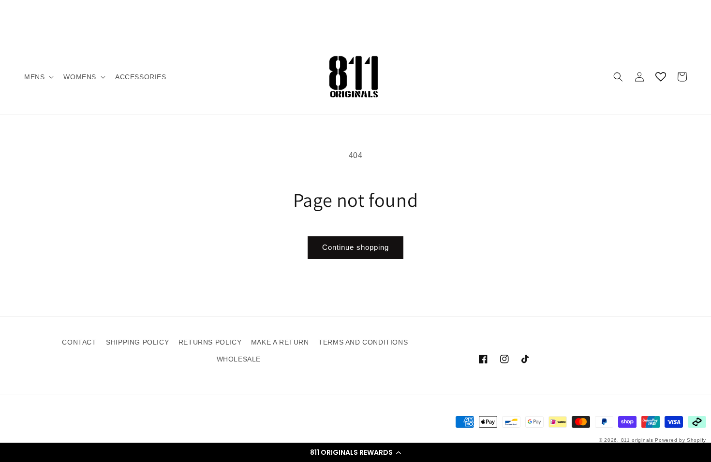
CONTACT (79, 342)
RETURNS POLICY (209, 342)
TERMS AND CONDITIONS (363, 342)
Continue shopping (355, 247)
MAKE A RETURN (280, 342)
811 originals (637, 440)
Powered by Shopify (680, 440)
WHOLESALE (239, 359)
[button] (355, 452)
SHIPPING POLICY (137, 342)
